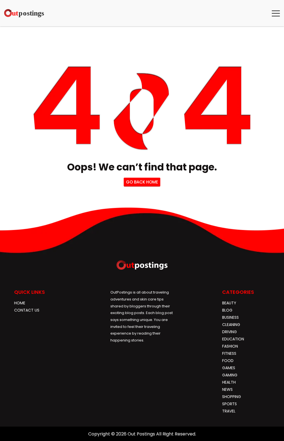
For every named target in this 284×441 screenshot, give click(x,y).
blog (227, 310)
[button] (276, 13)
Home (19, 303)
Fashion (230, 346)
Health (229, 382)
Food (228, 360)
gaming (229, 375)
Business (230, 317)
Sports (229, 404)
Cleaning (231, 324)
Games (228, 368)
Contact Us (26, 310)
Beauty (229, 303)
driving (229, 332)
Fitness (229, 353)
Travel (228, 411)
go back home (142, 182)
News (227, 389)
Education (233, 339)
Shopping (231, 396)
